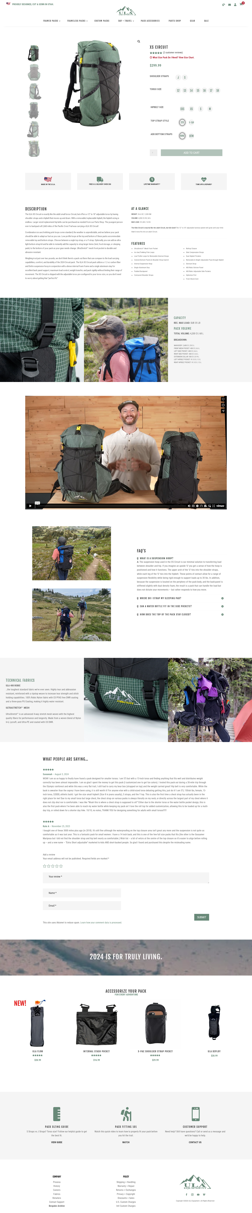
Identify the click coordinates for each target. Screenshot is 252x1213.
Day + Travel (125, 21)
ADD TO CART (192, 152)
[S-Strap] (185, 77)
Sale (206, 21)
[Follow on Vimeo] (204, 1194)
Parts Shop (175, 21)
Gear (192, 21)
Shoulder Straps (159, 76)
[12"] (178, 90)
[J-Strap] (178, 77)
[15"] (198, 90)
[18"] (217, 90)
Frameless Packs (76, 21)
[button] (138, 41)
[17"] (211, 90)
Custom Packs (101, 21)
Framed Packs (50, 21)
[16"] (204, 90)
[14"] (191, 90)
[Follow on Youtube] (198, 1194)
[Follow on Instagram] (192, 1194)
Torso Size (155, 89)
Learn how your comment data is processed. (101, 922)
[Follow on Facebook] (186, 1194)
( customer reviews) (173, 52)
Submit (201, 917)
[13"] (185, 90)
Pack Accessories (150, 21)
